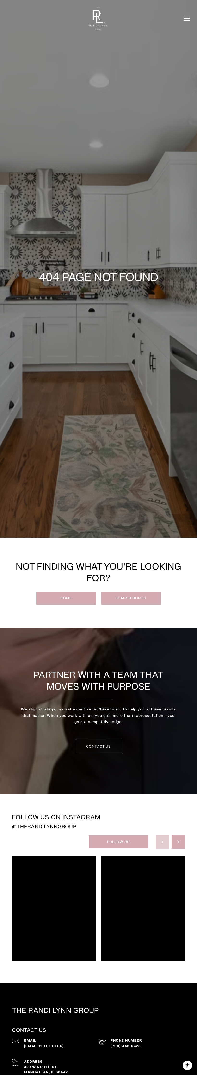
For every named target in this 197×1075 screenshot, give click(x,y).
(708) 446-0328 (126, 1046)
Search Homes (131, 598)
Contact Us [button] (98, 746)
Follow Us (118, 842)
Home (66, 598)
